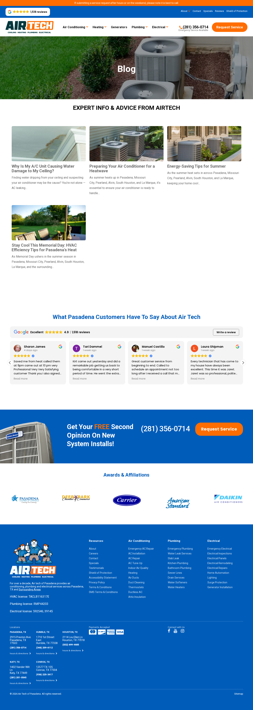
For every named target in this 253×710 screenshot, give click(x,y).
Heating (98, 27)
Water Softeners (177, 582)
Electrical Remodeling (220, 563)
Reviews (219, 11)
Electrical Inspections (219, 553)
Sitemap (238, 693)
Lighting (212, 577)
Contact (197, 11)
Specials (208, 11)
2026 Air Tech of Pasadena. (27, 693)
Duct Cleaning (136, 582)
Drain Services (176, 577)
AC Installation (136, 553)
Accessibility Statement (103, 577)
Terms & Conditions (100, 587)
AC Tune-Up (135, 563)
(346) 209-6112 (44, 647)
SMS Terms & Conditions (103, 592)
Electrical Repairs (217, 567)
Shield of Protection (236, 11)
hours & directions (19, 653)
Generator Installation (220, 587)
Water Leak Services (180, 553)
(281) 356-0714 (165, 428)
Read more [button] (21, 378)
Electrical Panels (217, 558)
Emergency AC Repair (141, 548)
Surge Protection (217, 582)
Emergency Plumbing (180, 548)
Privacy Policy (97, 582)
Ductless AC (135, 592)
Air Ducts (133, 577)
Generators (119, 27)
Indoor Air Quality (138, 567)
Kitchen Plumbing (178, 563)
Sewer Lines (175, 572)
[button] (28, 12)
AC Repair (134, 558)
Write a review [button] (226, 332)
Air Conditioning (74, 27)
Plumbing (138, 27)
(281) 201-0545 (18, 677)
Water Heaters (176, 587)
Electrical (158, 27)
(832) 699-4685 (70, 644)
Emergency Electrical (219, 548)
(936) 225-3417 (44, 674)
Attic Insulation (137, 596)
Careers (93, 553)
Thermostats (136, 587)
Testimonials (96, 567)
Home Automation (218, 572)
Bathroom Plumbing (179, 567)
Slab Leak (173, 558)
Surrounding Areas (30, 589)
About (184, 11)
